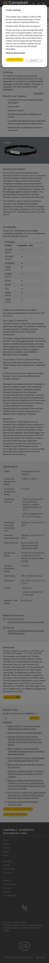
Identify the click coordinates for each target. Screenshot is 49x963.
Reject (34, 60)
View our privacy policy (15, 53)
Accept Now (15, 59)
